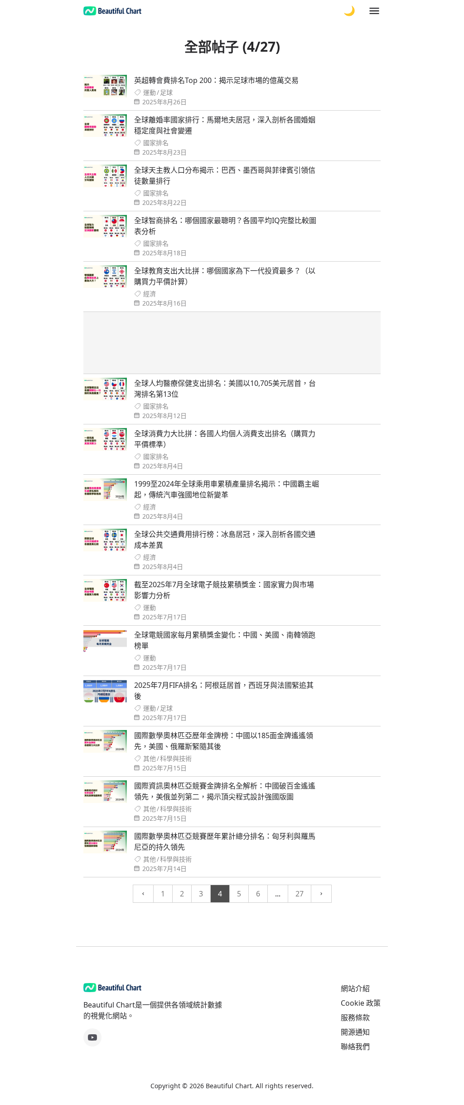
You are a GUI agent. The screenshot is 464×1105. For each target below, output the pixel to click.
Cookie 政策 (361, 1003)
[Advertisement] (232, 343)
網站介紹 (355, 988)
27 (299, 894)
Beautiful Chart (229, 1085)
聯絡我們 (355, 1046)
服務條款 (355, 1017)
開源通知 (355, 1032)
